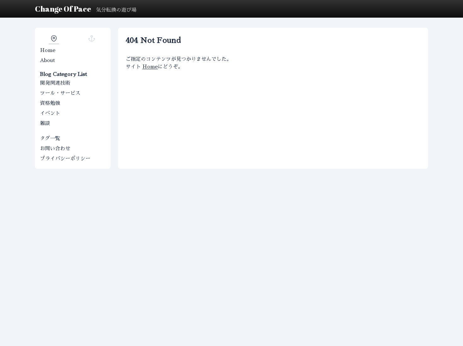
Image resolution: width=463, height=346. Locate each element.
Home (47, 50)
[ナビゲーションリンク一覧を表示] (54, 38)
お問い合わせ (55, 148)
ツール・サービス (60, 93)
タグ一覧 (50, 138)
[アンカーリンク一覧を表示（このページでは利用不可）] (91, 38)
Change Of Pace (63, 9)
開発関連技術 (55, 83)
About (47, 60)
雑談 (45, 123)
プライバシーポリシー (65, 158)
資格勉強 (50, 103)
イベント (50, 113)
